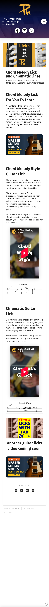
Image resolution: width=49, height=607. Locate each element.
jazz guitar (8, 512)
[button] (44, 21)
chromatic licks (28, 508)
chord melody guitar (11, 508)
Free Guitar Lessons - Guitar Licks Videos (25, 83)
